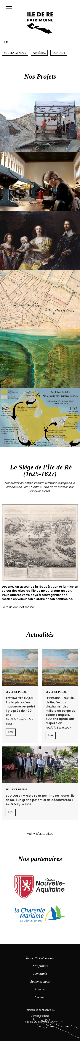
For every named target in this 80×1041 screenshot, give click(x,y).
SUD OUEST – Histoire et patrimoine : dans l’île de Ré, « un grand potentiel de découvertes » (40, 798)
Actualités (40, 974)
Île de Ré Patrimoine (40, 958)
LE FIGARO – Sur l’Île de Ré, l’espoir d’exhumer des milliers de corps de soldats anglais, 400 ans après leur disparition (60, 710)
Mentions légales (40, 1015)
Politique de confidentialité (40, 1009)
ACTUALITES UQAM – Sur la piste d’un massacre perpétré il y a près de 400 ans (21, 706)
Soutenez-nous (15, 53)
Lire (10, 732)
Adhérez (39, 53)
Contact (58, 53)
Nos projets (40, 966)
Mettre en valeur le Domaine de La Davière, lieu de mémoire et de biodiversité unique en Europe (40, 299)
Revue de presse (16, 692)
